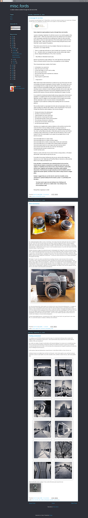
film (39, 328)
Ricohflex (51, 499)
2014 (13, 73)
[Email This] (52, 194)
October (14, 50)
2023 (13, 42)
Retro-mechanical (34, 203)
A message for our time (36, 18)
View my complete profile (19, 88)
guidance (34, 196)
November (15, 48)
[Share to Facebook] (56, 194)
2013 (13, 75)
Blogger (50, 515)
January (14, 62)
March (14, 61)
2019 (13, 65)
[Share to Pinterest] (57, 194)
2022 (13, 43)
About (11, 18)
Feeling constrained (35, 336)
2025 (13, 38)
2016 (13, 70)
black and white (35, 499)
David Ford (18, 86)
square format (56, 499)
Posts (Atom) (55, 506)
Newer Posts (32, 503)
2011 (13, 79)
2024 (13, 40)
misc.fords (19, 6)
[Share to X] (54, 194)
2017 (13, 68)
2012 (13, 77)
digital (37, 328)
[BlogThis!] (53, 194)
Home (53, 503)
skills (52, 328)
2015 (13, 72)
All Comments (15, 29)
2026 (13, 36)
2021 (13, 45)
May (14, 59)
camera (33, 328)
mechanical (43, 328)
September (15, 52)
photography (48, 328)
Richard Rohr (38, 196)
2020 (13, 47)
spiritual (43, 196)
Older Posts (74, 503)
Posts (13, 27)
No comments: (46, 194)
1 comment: (45, 326)
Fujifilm (42, 499)
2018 (13, 66)
